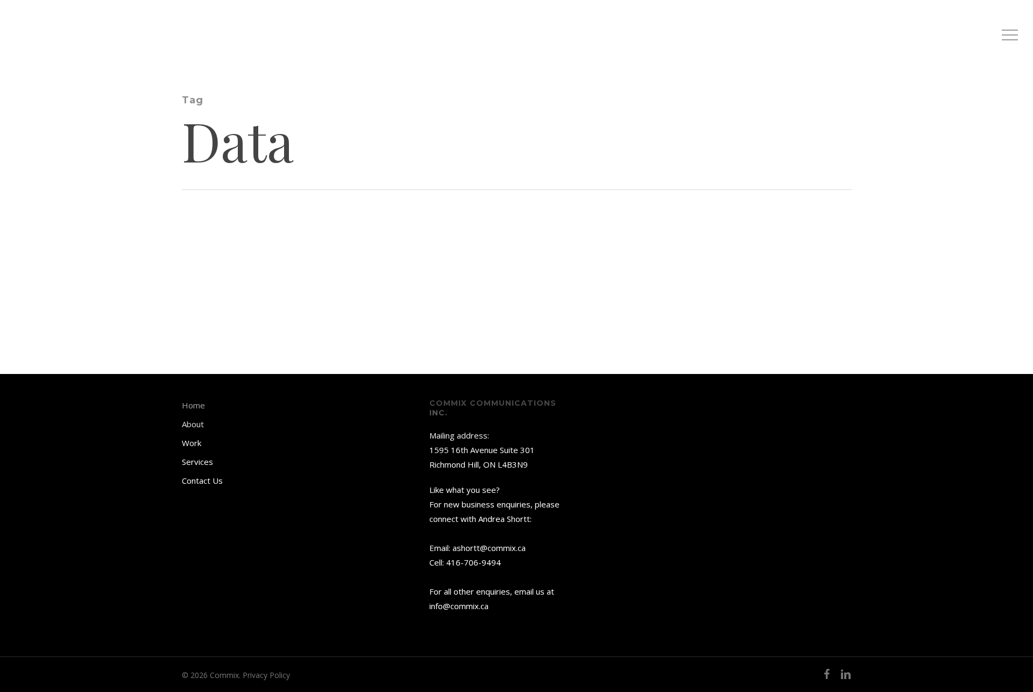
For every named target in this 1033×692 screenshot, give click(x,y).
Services (197, 461)
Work (191, 442)
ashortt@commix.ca (489, 547)
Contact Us (202, 480)
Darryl (91, 291)
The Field (93, 259)
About (193, 424)
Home (193, 405)
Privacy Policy (266, 675)
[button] (1010, 35)
